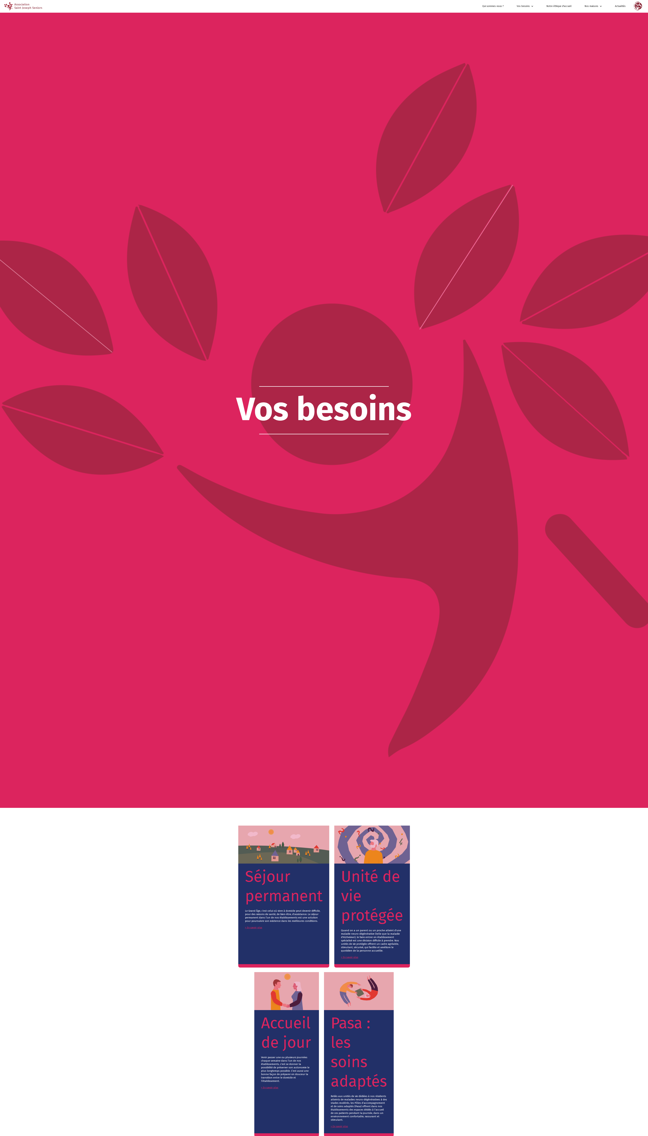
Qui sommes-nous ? (493, 6)
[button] (525, 6)
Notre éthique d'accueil (559, 6)
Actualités (620, 6)
